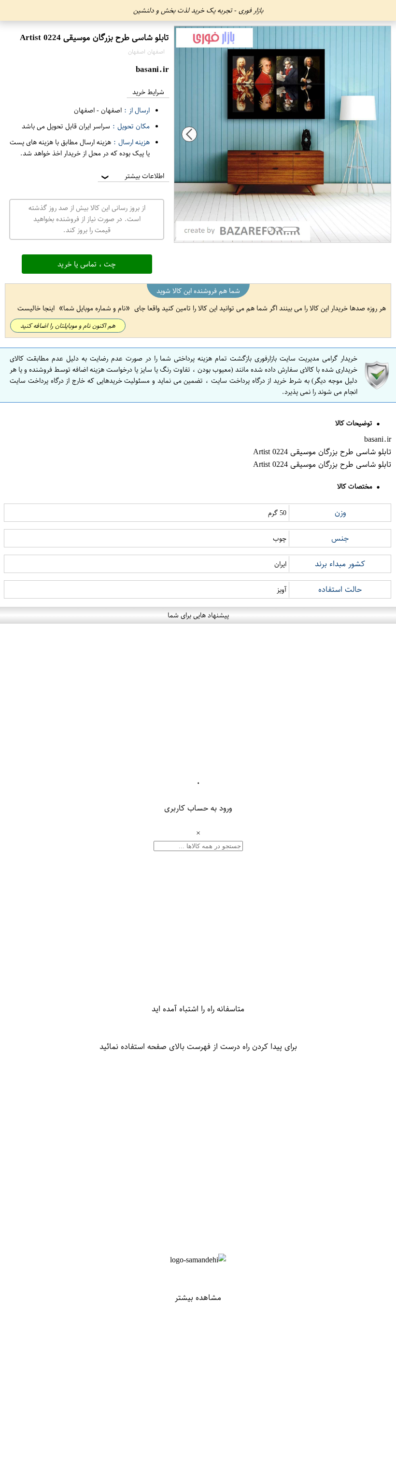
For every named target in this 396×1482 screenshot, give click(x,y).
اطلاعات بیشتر (132, 176)
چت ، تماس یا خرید (86, 264)
